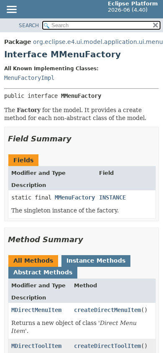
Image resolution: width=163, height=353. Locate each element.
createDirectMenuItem (107, 310)
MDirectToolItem (36, 346)
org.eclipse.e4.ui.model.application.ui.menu (98, 41)
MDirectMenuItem (36, 310)
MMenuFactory (75, 197)
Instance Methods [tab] (95, 260)
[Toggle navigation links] (11, 10)
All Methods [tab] (33, 260)
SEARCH (29, 25)
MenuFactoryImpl (29, 77)
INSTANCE (112, 197)
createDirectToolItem (107, 346)
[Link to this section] (77, 138)
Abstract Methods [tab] (42, 272)
